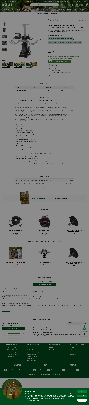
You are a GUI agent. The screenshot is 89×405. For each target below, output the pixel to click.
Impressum (37, 400)
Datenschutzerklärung (29, 400)
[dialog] (44, 202)
